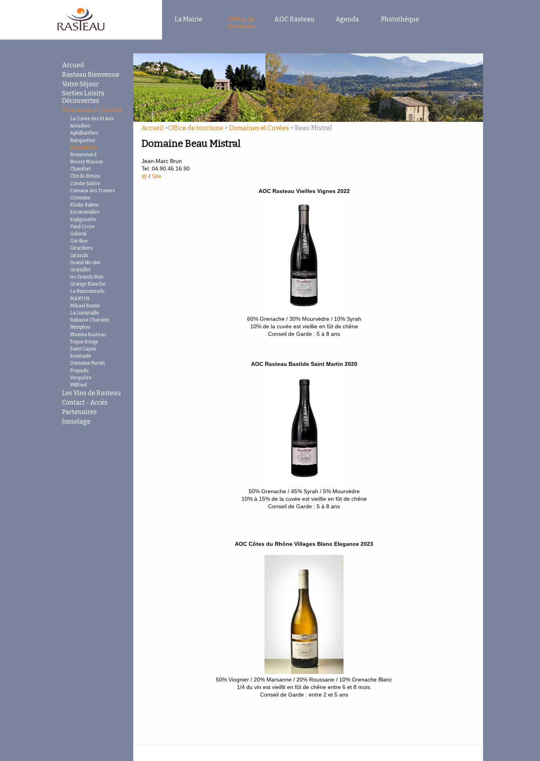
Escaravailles (85, 212)
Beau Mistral (84, 147)
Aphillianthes (84, 133)
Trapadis (79, 370)
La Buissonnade (87, 291)
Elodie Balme (84, 205)
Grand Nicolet (85, 262)
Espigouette (83, 219)
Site (156, 176)
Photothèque (400, 19)
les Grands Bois (87, 277)
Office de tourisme (241, 22)
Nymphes (80, 327)
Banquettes (82, 140)
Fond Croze (82, 226)
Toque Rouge (84, 342)
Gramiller (80, 270)
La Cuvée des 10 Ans (92, 118)
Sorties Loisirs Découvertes (83, 96)
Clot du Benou (85, 176)
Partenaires (79, 412)
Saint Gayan (83, 349)
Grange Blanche (88, 284)
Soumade (80, 356)
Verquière (81, 377)
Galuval (78, 234)
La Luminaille (84, 313)
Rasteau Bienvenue (90, 74)
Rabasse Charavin (89, 320)
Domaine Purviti (87, 363)
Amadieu (80, 126)
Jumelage (76, 421)
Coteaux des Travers (92, 190)
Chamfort (80, 169)
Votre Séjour (80, 84)
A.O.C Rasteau (294, 19)
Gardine (79, 241)
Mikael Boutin (85, 306)
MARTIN (79, 298)
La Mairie (188, 19)
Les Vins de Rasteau (91, 393)
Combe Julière (85, 183)
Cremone (80, 198)
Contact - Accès (85, 402)
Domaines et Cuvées (92, 110)
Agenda (347, 19)
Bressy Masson (86, 162)
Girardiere (81, 248)
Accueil (73, 65)
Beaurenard (83, 154)
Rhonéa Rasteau (88, 334)
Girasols (79, 255)
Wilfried (78, 385)
